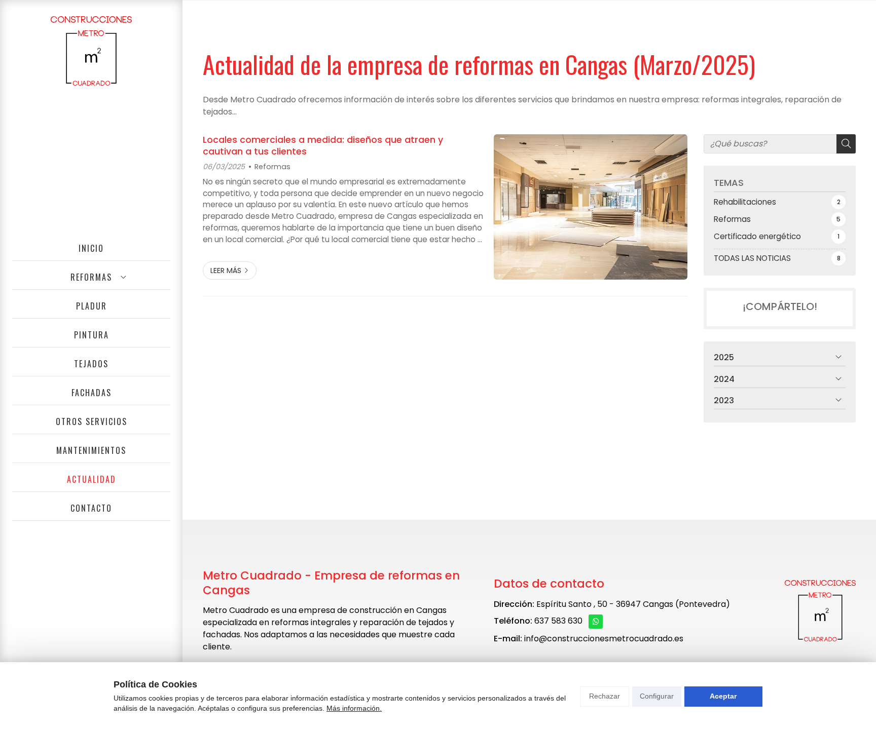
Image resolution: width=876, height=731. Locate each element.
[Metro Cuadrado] (91, 51)
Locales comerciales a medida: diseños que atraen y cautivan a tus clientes (323, 145)
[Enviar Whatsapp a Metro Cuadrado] (596, 621)
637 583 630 (558, 621)
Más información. (354, 708)
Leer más (225, 270)
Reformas (272, 167)
